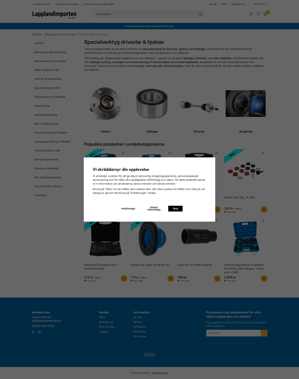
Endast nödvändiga (154, 208)
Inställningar (128, 208)
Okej (175, 208)
